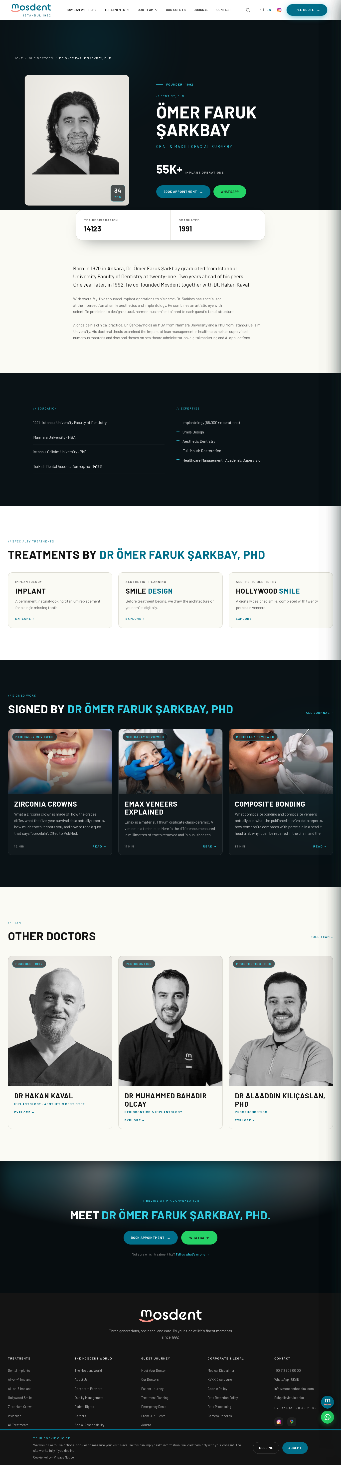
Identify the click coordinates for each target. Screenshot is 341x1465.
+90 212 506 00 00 (287, 1370)
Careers (80, 1416)
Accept (295, 1448)
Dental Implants (19, 1370)
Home (18, 58)
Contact (223, 10)
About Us (81, 1379)
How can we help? (81, 10)
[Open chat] (327, 1402)
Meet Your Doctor (153, 1370)
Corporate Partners (88, 1389)
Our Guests (176, 10)
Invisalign (14, 1416)
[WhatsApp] (327, 1417)
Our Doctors (41, 58)
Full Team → (322, 937)
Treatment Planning (155, 1398)
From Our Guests (153, 1416)
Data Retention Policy (223, 1398)
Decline (266, 1448)
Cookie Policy (217, 1389)
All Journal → (319, 712)
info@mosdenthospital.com (294, 1389)
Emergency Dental (154, 1407)
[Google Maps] (291, 1421)
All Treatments (18, 1425)
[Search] (247, 9)
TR (258, 10)
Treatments (114, 10)
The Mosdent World (88, 1370)
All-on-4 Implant (19, 1379)
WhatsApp (230, 192)
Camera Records (220, 1416)
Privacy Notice (64, 1457)
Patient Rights (84, 1407)
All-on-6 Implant (19, 1389)
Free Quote (307, 10)
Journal (201, 10)
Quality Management (89, 1398)
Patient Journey (152, 1389)
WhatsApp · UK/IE (286, 1379)
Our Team (146, 10)
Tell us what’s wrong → (192, 1254)
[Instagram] (279, 10)
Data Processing (219, 1407)
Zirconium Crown (20, 1407)
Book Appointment (183, 192)
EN (269, 10)
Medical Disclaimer (221, 1370)
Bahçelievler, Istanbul (289, 1398)
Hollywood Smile (20, 1398)
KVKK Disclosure (220, 1379)
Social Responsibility (89, 1425)
